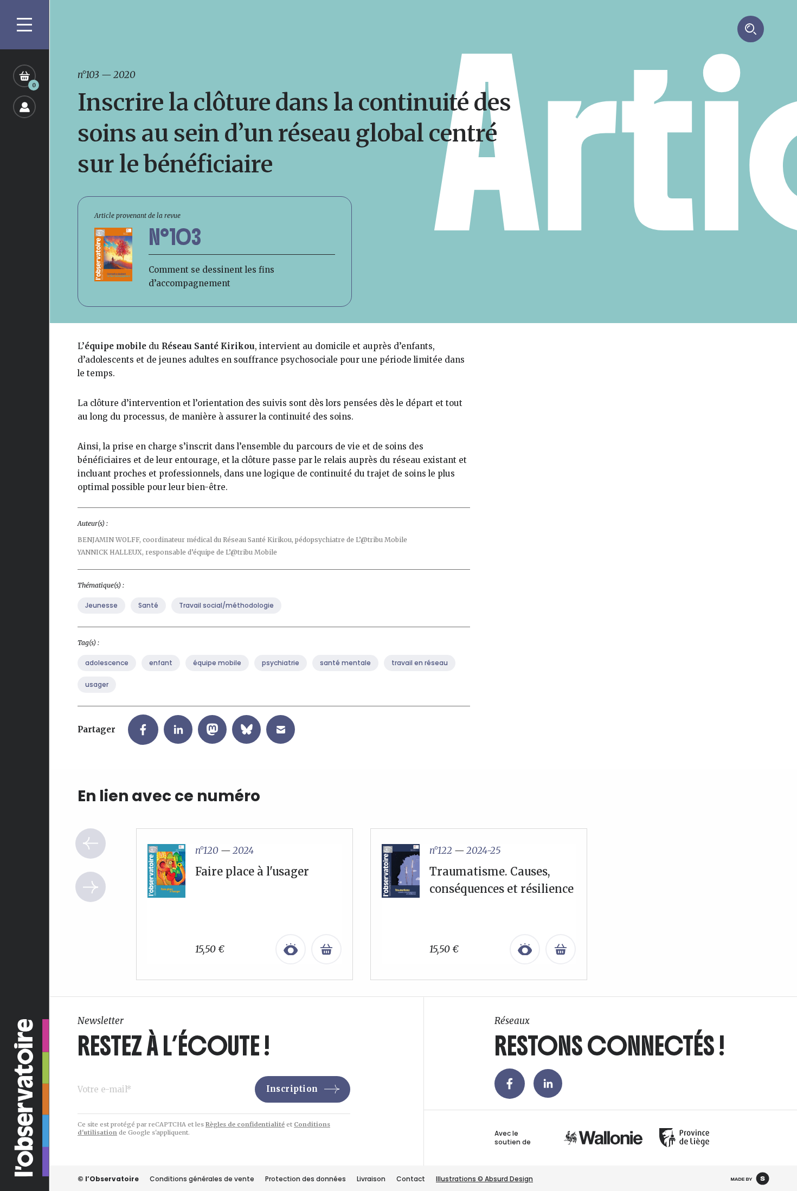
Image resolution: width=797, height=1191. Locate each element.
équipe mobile (217, 662)
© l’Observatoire (108, 1178)
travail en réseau (419, 662)
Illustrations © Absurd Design (484, 1178)
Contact (410, 1178)
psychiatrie (280, 662)
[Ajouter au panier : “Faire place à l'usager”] (326, 949)
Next (90, 887)
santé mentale (345, 662)
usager (96, 684)
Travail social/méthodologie (226, 605)
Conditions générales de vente (202, 1178)
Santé (148, 605)
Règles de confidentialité (245, 1124)
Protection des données (305, 1178)
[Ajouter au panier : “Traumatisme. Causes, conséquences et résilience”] (560, 949)
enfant (160, 662)
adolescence (106, 662)
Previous (90, 843)
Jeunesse (101, 605)
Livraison (371, 1178)
